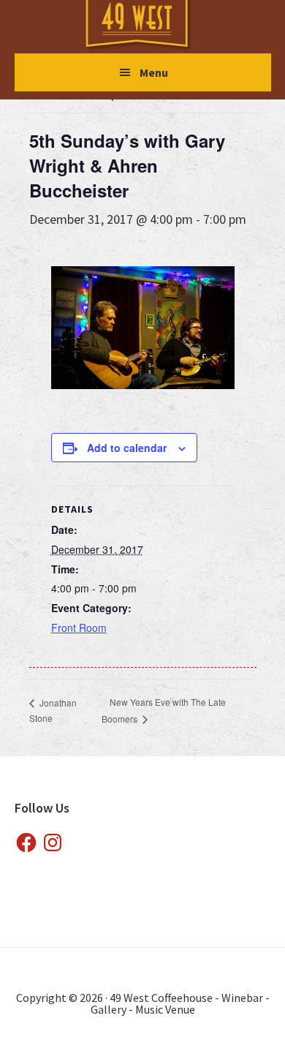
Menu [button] (154, 72)
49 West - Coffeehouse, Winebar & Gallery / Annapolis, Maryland (151, 26)
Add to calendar (127, 447)
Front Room (79, 627)
